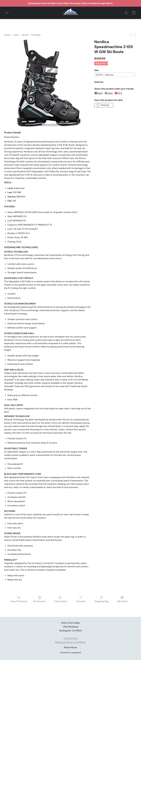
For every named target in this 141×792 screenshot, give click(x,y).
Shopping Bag (102, 601)
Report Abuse (70, 647)
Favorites (81, 601)
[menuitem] (131, 35)
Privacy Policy (71, 638)
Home (7, 34)
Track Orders (60, 601)
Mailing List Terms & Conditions (70, 642)
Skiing (25, 34)
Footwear (36, 34)
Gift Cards (122, 601)
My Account (39, 601)
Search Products (19, 601)
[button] (70, 13)
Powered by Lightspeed (70, 652)
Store (16, 34)
